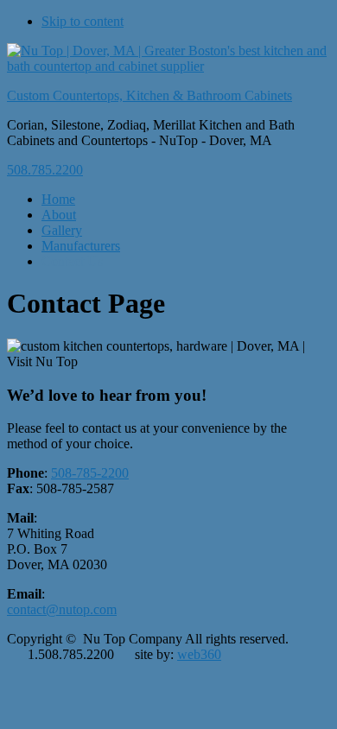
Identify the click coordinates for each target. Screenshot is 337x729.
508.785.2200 (45, 169)
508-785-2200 (90, 473)
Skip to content (82, 21)
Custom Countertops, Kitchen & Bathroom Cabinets (149, 95)
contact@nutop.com (62, 609)
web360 (199, 654)
